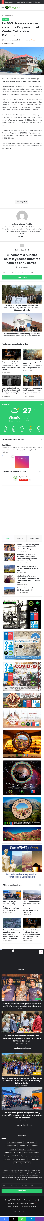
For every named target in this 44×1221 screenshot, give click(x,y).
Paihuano (24, 1156)
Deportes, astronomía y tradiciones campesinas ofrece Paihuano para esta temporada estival (27, 557)
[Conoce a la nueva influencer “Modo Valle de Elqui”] (9, 590)
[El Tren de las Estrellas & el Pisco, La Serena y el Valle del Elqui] (9, 569)
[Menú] (3, 8)
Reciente (20, 538)
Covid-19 (13, 1149)
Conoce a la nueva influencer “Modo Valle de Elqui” (27, 589)
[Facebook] (22, 236)
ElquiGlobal (6, 445)
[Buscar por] (41, 8)
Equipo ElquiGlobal (30, 1206)
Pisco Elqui (7, 1159)
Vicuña (27, 1163)
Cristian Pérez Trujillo (22, 224)
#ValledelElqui (37, 448)
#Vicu (33, 450)
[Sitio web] (19, 236)
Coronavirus (34, 1145)
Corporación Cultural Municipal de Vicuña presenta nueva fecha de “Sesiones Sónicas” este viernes (11, 366)
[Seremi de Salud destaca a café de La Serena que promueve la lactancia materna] (32, 380)
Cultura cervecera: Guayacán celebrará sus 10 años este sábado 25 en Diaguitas (28, 547)
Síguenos (22, 458)
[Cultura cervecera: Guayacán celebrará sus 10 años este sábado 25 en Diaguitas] (9, 547)
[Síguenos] (41, 952)
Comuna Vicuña (23, 1145)
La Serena (31, 1149)
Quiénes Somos (18, 1206)
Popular (8, 538)
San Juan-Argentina (34, 1159)
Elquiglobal (22, 202)
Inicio (9, 1206)
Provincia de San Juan (19, 1159)
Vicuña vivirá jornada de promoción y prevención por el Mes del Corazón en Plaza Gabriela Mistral (11, 906)
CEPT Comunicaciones (15, 1142)
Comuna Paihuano (11, 1145)
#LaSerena (5, 452)
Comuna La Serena (30, 1142)
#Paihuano (26, 450)
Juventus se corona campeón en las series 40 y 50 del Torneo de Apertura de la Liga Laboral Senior (22, 1080)
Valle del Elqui (19, 1163)
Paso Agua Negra (35, 1156)
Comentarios (34, 538)
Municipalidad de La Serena (13, 1152)
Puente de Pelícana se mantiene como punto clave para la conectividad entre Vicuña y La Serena (11, 934)
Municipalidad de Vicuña (11, 1156)
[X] (25, 236)
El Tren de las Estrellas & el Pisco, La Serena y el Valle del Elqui (27, 568)
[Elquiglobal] (13, 7)
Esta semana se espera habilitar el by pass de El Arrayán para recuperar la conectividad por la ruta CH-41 (32, 907)
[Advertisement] (22, 33)
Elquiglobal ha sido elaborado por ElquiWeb (21, 1203)
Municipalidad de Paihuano (31, 1152)
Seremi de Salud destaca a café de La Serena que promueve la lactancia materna (32, 391)
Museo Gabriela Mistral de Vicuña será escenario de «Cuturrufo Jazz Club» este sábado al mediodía (11, 391)
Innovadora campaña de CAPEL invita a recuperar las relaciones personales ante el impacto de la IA (32, 365)
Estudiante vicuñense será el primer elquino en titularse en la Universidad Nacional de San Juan (28, 579)
